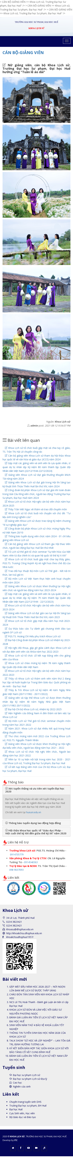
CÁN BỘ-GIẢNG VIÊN (23, 52)
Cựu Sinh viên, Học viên (22, 1113)
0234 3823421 (14, 925)
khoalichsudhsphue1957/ (19, 937)
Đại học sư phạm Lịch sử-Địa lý (30, 1078)
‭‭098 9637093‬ (16, 869)
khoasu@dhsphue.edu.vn (19, 929)
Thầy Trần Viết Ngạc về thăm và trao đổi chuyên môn (37, 509)
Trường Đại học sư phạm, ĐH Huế (28, 1105)
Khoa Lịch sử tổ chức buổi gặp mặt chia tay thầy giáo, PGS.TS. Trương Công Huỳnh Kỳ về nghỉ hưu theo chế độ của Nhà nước (36, 563)
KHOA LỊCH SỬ (17, 1136)
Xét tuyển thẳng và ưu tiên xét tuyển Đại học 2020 (34, 790)
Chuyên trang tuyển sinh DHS (25, 1101)
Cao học (17, 1082)
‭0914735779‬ (17, 854)
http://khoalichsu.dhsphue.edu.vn (24, 933)
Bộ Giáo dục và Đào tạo (22, 1117)
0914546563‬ (31, 862)
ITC (15, 1140)
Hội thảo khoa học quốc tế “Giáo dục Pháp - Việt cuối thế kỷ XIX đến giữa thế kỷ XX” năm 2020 (35, 832)
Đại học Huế (16, 1109)
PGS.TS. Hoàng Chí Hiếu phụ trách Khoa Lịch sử (33, 636)
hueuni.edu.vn (33, 812)
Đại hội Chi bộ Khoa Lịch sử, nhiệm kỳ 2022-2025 (34, 709)
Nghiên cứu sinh (22, 1086)
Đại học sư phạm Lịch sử (26, 1075)
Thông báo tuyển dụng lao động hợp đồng (34, 823)
